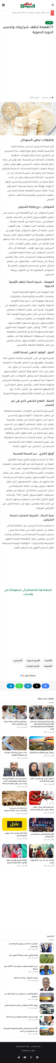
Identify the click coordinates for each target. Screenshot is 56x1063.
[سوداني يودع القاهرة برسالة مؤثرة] (41, 743)
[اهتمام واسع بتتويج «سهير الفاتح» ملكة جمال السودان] (14, 851)
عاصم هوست (25, 1051)
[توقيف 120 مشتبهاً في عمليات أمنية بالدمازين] (47, 1009)
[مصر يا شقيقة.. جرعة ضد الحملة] (47, 984)
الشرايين (17, 661)
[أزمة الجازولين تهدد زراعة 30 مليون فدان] (47, 959)
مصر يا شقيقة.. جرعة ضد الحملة (26, 978)
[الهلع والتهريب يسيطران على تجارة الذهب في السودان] (47, 997)
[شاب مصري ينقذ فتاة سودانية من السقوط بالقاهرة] (14, 743)
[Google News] (28, 676)
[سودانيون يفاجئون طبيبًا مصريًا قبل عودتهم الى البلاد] (14, 712)
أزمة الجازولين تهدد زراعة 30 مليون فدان (23, 955)
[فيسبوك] (45, 686)
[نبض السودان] (28, 5)
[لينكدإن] (28, 686)
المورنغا (47, 666)
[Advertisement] (28, 66)
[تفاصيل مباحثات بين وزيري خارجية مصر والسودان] (47, 947)
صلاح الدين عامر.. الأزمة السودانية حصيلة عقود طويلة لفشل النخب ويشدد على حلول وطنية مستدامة (14, 781)
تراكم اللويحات (32, 666)
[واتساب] (19, 686)
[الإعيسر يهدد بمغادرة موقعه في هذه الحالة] (47, 1021)
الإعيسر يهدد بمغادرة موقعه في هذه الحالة (22, 1017)
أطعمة (48, 661)
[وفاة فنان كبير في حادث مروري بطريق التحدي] (14, 824)
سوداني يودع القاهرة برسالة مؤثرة (42, 753)
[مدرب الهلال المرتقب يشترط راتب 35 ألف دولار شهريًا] (47, 970)
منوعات (49, 22)
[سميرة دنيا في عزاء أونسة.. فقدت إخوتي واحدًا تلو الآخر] (41, 769)
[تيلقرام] (10, 686)
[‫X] (37, 686)
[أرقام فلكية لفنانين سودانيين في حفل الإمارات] (41, 825)
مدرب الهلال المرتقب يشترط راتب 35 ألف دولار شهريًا (30, 13)
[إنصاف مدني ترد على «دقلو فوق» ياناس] (41, 851)
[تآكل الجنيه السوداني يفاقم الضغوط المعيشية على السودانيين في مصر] (47, 1031)
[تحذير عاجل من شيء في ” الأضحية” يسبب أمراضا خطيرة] (14, 798)
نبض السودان (46, 98)
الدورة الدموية (33, 661)
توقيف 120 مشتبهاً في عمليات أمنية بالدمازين (21, 1005)
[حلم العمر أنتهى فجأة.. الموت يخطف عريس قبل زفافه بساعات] (41, 798)
